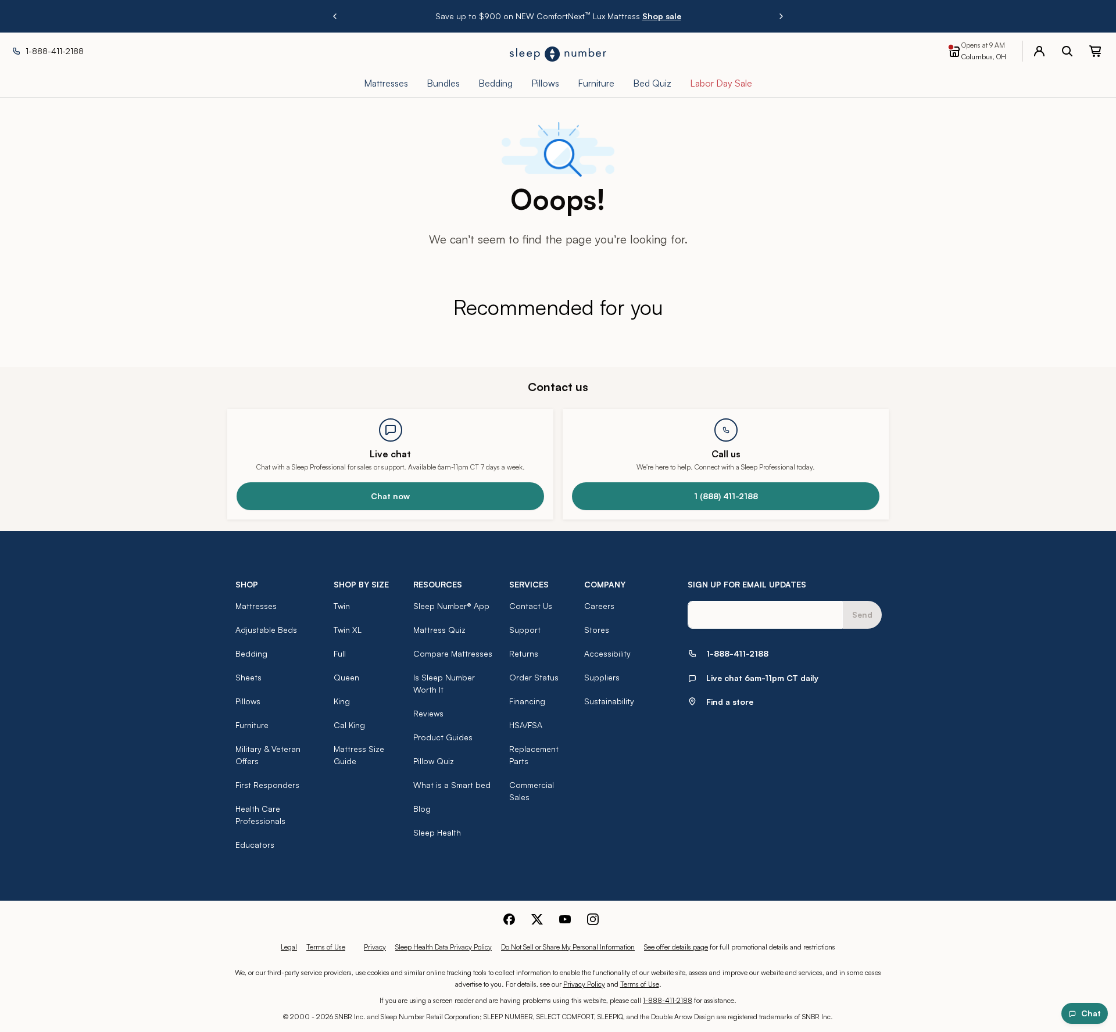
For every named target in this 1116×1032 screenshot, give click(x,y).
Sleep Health (437, 832)
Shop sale (661, 16)
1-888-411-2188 (667, 1000)
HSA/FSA (525, 725)
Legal (289, 947)
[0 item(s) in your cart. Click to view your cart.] (1095, 51)
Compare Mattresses (452, 653)
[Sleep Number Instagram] (593, 919)
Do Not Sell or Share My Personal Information (568, 947)
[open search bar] (1067, 51)
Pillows (247, 701)
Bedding (251, 653)
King (342, 701)
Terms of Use (325, 947)
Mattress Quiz (439, 630)
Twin (342, 606)
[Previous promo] (334, 16)
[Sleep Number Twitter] (537, 919)
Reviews (428, 713)
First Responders (267, 785)
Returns (523, 653)
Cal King (349, 725)
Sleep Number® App (451, 606)
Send (862, 614)
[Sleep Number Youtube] (565, 919)
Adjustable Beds (266, 630)
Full (340, 653)
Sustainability (609, 701)
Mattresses (256, 606)
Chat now (390, 496)
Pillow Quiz (433, 761)
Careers (599, 606)
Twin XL (348, 630)
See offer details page (676, 947)
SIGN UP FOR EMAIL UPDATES (747, 584)
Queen (346, 677)
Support (525, 630)
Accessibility (607, 653)
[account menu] (1039, 51)
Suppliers (602, 677)
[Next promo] (781, 16)
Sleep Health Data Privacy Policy (443, 947)
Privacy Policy (584, 984)
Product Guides (443, 737)
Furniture (252, 725)
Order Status (534, 677)
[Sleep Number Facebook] (509, 919)
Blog (422, 809)
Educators (254, 845)
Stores (596, 630)
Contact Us (530, 606)
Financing (527, 701)
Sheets (248, 677)
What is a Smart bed (452, 785)
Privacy (375, 947)
